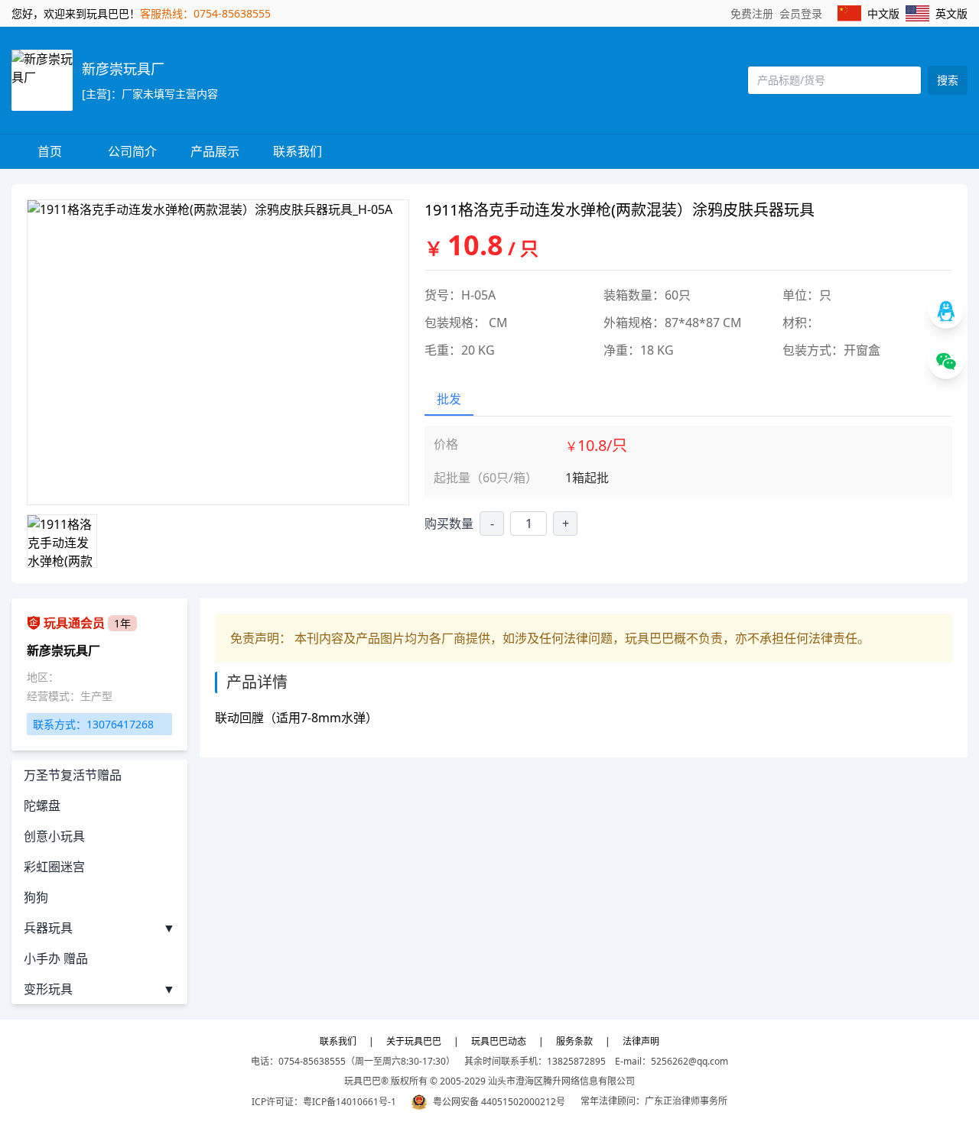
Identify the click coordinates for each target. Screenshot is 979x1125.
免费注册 (751, 13)
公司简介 (132, 151)
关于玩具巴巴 (413, 1041)
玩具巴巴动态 (498, 1041)
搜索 (947, 80)
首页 (49, 151)
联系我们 (297, 151)
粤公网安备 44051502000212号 (499, 1101)
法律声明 (641, 1041)
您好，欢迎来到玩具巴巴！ (75, 13)
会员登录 (800, 13)
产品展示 (214, 151)
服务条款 (574, 1041)
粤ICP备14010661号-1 (349, 1101)
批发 (449, 399)
